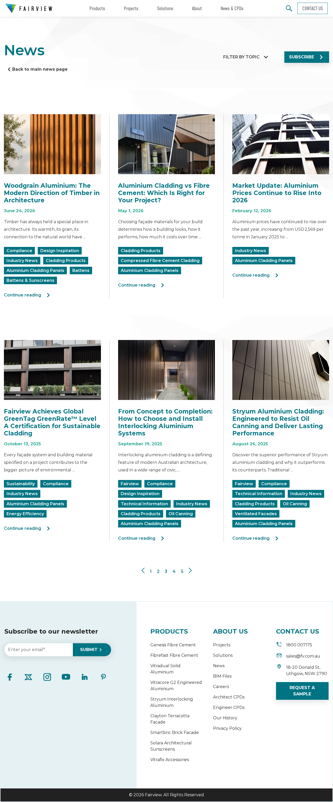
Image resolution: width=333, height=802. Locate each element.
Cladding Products (66, 260)
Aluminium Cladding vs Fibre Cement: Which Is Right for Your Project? (164, 193)
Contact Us (312, 8)
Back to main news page (40, 69)
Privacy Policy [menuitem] (227, 728)
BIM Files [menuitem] (222, 676)
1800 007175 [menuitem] (299, 644)
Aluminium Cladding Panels (35, 270)
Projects (131, 8)
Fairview (130, 483)
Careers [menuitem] (221, 686)
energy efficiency (25, 513)
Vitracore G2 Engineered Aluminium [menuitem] (176, 685)
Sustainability (21, 483)
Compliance (19, 250)
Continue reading (22, 295)
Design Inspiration (59, 250)
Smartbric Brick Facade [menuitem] (174, 732)
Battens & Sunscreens (30, 280)
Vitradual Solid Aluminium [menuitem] (165, 669)
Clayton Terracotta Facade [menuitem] (169, 719)
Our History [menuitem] (225, 717)
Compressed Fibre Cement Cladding (160, 260)
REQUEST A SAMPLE (302, 690)
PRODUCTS (169, 631)
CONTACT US (297, 631)
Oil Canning (181, 513)
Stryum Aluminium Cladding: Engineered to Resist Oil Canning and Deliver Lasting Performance (278, 422)
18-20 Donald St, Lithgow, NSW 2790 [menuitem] (306, 670)
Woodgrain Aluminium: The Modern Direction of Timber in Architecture (52, 193)
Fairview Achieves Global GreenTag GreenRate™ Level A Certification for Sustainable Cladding (52, 422)
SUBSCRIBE (301, 56)
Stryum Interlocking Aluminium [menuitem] (171, 702)
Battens (80, 270)
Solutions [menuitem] (223, 655)
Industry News (22, 260)
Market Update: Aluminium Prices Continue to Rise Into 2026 (276, 193)
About (197, 8)
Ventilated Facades (256, 513)
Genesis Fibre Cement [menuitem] (173, 644)
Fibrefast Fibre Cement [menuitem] (174, 655)
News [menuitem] (219, 665)
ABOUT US (230, 631)
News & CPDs (232, 8)
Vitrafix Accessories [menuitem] (169, 759)
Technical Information (144, 503)
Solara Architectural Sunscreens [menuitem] (171, 746)
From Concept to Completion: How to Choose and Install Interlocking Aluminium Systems (165, 422)
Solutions (165, 8)
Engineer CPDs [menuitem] (229, 707)
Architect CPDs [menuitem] (229, 697)
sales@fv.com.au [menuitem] (303, 656)
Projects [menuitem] (221, 644)
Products (97, 8)
